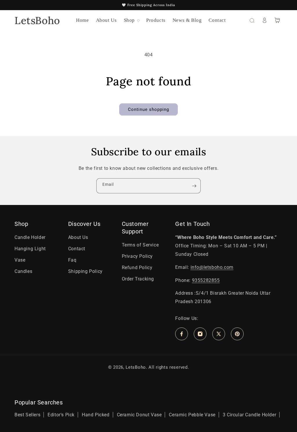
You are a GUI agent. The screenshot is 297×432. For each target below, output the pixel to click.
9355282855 (206, 280)
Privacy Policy (137, 256)
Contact (76, 248)
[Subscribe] (194, 185)
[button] (131, 20)
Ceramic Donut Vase (139, 414)
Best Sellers (27, 414)
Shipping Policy (85, 271)
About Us (78, 237)
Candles (23, 271)
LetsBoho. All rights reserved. (157, 367)
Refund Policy (137, 267)
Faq (72, 260)
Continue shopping (148, 109)
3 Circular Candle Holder (249, 414)
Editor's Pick (61, 414)
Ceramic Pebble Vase (192, 414)
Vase (20, 260)
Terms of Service (140, 245)
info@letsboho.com (212, 267)
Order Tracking (138, 279)
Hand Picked (96, 414)
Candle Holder (30, 237)
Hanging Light (30, 248)
